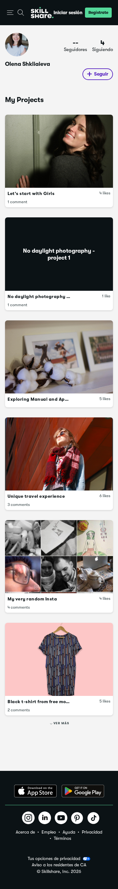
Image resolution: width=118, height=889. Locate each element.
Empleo (49, 832)
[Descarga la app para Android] (83, 791)
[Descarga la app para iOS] (35, 791)
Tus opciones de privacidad (54, 858)
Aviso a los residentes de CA (59, 865)
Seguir (101, 74)
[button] (10, 13)
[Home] (42, 12)
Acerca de (25, 832)
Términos (62, 838)
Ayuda (69, 832)
